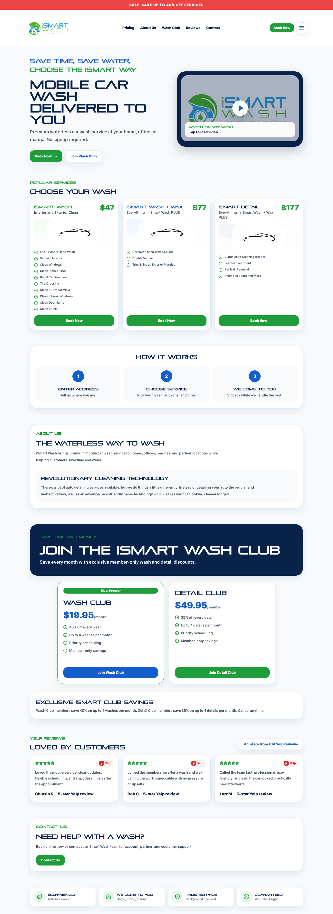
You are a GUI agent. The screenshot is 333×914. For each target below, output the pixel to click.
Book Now (282, 28)
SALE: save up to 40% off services (166, 5)
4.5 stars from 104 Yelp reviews (271, 744)
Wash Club (171, 28)
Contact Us (50, 860)
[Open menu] (301, 27)
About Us (148, 28)
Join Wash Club (83, 156)
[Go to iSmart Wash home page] (49, 28)
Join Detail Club (222, 672)
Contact (213, 28)
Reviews (193, 28)
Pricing (128, 28)
